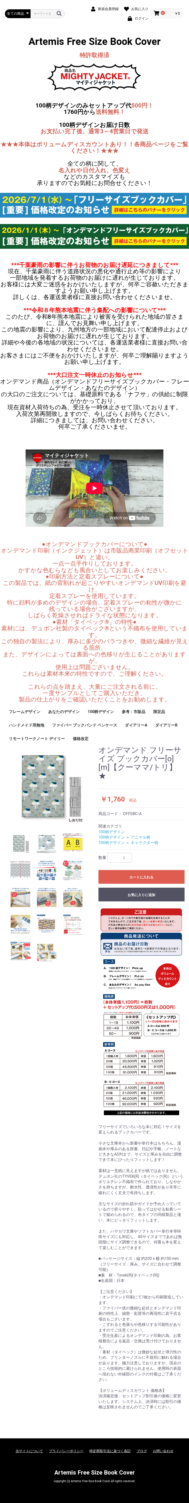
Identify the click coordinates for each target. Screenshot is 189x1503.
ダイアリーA (136, 725)
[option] (50, 785)
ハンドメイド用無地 (26, 725)
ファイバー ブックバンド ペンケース (84, 725)
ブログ (142, 1451)
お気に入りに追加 (141, 895)
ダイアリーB (166, 725)
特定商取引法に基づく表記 (110, 1451)
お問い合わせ (163, 1451)
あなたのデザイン (64, 711)
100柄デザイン (101, 711)
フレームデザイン (24, 711)
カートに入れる (141, 877)
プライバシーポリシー (66, 1451)
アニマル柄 (140, 837)
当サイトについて (29, 1451)
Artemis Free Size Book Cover (95, 41)
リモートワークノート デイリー (37, 738)
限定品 (159, 711)
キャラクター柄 (144, 842)
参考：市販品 (133, 711)
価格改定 (81, 738)
